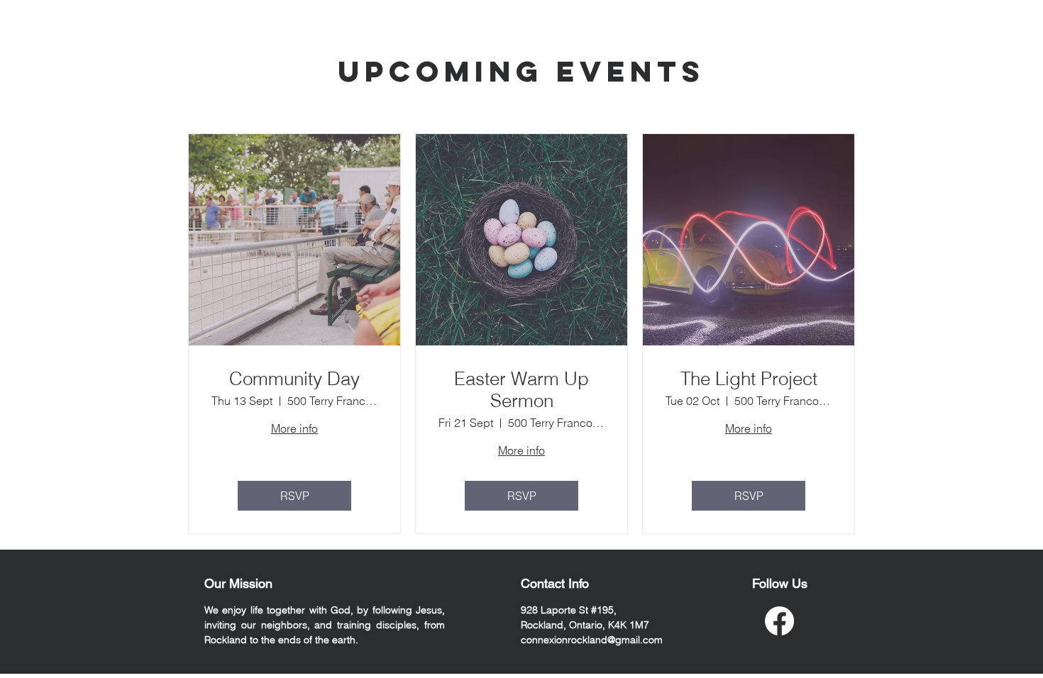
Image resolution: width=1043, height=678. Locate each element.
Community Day (294, 379)
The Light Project (748, 379)
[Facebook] (779, 620)
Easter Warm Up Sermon (521, 390)
